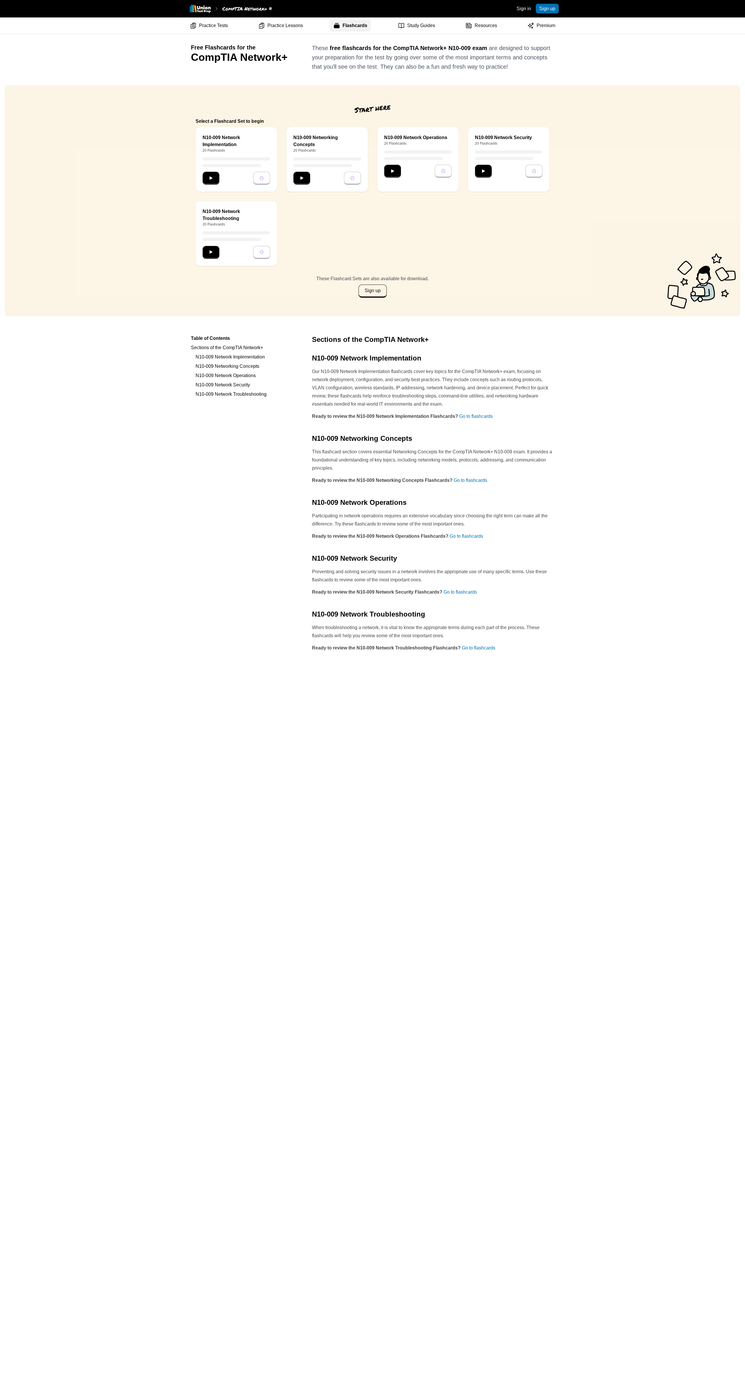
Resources (486, 25)
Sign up (547, 8)
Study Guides (421, 25)
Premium (546, 25)
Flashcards (355, 25)
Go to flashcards (476, 416)
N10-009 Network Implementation (230, 356)
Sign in (524, 8)
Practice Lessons (285, 25)
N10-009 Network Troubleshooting (231, 394)
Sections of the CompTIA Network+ (227, 347)
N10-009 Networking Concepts (227, 366)
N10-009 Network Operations (226, 375)
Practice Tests (213, 25)
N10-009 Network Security (223, 384)
